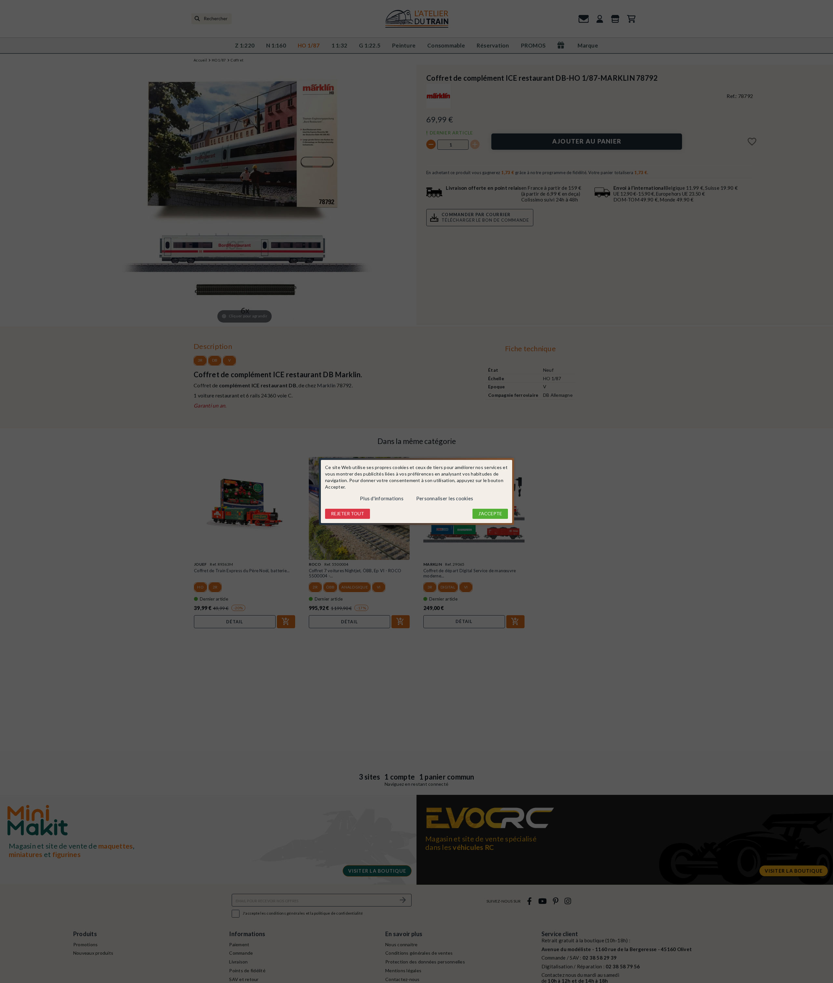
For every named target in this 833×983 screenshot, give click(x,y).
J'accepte (490, 513)
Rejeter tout (347, 513)
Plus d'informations (381, 498)
